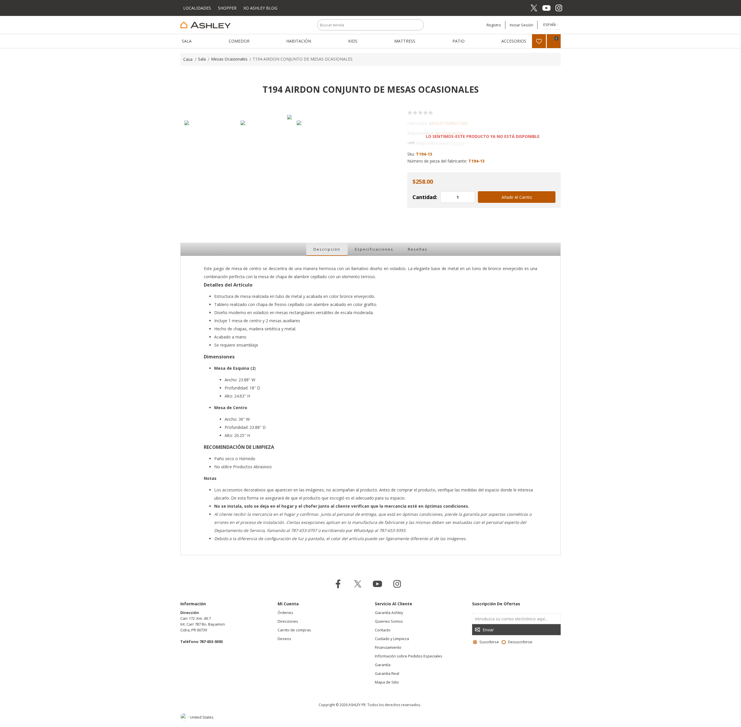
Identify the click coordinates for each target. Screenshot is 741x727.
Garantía (382, 664)
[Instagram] (559, 8)
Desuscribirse (520, 641)
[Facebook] (521, 8)
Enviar (488, 630)
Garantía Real (387, 673)
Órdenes (285, 612)
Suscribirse (489, 641)
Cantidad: (424, 197)
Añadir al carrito (517, 197)
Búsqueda (418, 25)
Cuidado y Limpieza (392, 638)
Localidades (197, 8)
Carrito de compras (294, 630)
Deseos (284, 638)
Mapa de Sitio (387, 682)
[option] (209, 146)
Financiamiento (388, 647)
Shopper (227, 8)
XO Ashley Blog (260, 8)
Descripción (326, 249)
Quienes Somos (389, 621)
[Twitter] (534, 8)
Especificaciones (374, 249)
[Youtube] (546, 8)
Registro (494, 25)
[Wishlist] (539, 41)
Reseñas (418, 249)
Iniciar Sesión (521, 25)
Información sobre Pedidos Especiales (408, 656)
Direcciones (288, 621)
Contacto (382, 630)
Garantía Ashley (389, 612)
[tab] (327, 249)
